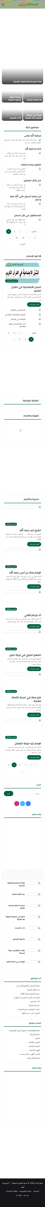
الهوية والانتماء (31, 416)
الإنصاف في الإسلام (18, 319)
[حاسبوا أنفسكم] (33, 942)
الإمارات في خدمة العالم (16, 961)
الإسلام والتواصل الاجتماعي (15, 314)
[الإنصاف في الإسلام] (40, 319)
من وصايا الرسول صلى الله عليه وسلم (25, 198)
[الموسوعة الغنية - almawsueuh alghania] (29, 4)
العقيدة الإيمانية (34, 1046)
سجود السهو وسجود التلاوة (14, 98)
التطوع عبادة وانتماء (31, 165)
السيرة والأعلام (31, 499)
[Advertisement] (22, 34)
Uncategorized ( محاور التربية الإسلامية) (24, 1030)
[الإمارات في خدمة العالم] (33, 965)
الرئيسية (36, 1191)
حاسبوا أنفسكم (19, 939)
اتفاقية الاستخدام (12, 1191)
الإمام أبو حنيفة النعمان (28, 743)
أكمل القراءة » (34, 304)
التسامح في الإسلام (18, 310)
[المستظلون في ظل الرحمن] (40, 219)
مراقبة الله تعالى (32, 136)
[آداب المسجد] (12, 112)
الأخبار (37, 1038)
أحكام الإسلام (35, 1034)
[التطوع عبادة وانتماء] (40, 169)
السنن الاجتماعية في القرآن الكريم (26, 289)
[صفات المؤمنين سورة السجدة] (33, 954)
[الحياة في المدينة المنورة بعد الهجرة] (33, 112)
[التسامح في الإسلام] (40, 309)
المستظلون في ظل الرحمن (27, 215)
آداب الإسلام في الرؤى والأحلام (17, 325)
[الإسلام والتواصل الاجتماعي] (40, 314)
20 (17, 238)
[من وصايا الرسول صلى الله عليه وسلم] (40, 203)
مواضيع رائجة (32, 127)
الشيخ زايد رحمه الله (30, 530)
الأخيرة (22, 244)
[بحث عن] (42, 5)
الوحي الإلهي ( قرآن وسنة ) (30, 1054)
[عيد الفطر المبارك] (33, 94)
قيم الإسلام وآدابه (33, 1058)
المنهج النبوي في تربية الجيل (25, 655)
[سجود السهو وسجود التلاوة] (12, 94)
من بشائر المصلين (32, 180)
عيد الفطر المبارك (34, 100)
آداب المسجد (15, 118)
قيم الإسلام (33, 256)
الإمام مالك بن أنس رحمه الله (25, 572)
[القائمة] (3, 5)
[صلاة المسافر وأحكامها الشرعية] (22, 71)
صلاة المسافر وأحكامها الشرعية (28, 81)
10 (23, 238)
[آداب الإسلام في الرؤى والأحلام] (40, 323)
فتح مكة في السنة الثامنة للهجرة (26, 699)
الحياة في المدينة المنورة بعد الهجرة (33, 116)
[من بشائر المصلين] (40, 184)
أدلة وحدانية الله (33, 149)
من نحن (26, 1195)
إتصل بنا (19, 1195)
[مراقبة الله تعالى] (40, 140)
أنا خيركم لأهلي (32, 615)
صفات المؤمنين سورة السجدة (16, 952)
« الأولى (34, 231)
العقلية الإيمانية (31, 400)
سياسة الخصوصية (25, 1191)
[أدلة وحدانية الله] (40, 153)
